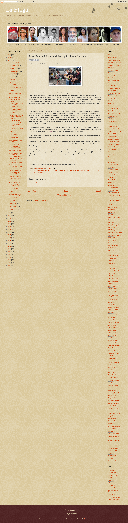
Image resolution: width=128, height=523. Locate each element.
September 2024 (15, 71)
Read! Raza (111, 494)
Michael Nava (112, 325)
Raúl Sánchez (112, 367)
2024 (9, 60)
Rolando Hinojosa (113, 385)
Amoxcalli (111, 470)
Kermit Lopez (112, 258)
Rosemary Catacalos (114, 393)
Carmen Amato (112, 126)
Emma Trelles (112, 180)
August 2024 (13, 74)
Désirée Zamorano (113, 164)
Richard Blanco (81, 170)
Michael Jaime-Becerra (114, 322)
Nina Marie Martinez (114, 340)
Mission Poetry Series (65, 170)
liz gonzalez (111, 268)
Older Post (100, 191)
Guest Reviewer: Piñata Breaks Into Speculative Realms (16, 154)
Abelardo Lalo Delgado (114, 62)
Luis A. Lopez (112, 276)
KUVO (110, 477)
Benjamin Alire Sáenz (114, 111)
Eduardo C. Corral (113, 172)
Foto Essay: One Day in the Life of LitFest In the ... (15, 178)
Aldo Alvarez (111, 67)
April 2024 (13, 201)
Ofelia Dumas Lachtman (115, 345)
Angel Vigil (111, 103)
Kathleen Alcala (112, 253)
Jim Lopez (111, 222)
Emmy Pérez (112, 182)
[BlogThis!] (32, 60)
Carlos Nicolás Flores (114, 124)
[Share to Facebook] (36, 60)
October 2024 (14, 68)
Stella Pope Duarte (113, 433)
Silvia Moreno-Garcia (114, 426)
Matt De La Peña (113, 309)
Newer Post (31, 191)
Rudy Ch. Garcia (113, 398)
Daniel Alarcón (112, 152)
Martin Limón (112, 304)
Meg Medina (111, 317)
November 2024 (14, 65)
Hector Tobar (111, 209)
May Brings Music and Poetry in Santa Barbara (15, 110)
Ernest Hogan (112, 185)
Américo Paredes (113, 96)
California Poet (112, 472)
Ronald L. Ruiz (112, 390)
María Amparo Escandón (112, 292)
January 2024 (14, 209)
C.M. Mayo (111, 119)
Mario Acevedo (112, 299)
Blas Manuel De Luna (114, 113)
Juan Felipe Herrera (113, 245)
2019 (9, 224)
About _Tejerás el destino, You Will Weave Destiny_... (15, 136)
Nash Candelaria (113, 338)
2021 (9, 218)
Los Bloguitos (112, 485)
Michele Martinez (113, 327)
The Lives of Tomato (15, 150)
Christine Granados (113, 139)
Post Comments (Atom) (42, 200)
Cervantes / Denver (113, 475)
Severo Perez (112, 418)
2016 (9, 232)
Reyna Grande (112, 375)
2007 (9, 257)
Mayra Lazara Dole (113, 315)
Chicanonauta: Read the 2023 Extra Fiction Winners (15, 146)
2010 (9, 249)
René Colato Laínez (113, 370)
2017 (9, 229)
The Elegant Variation (114, 497)
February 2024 (14, 206)
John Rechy (111, 230)
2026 (9, 55)
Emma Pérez (112, 177)
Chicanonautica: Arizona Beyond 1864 (14, 190)
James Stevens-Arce (114, 217)
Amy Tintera (111, 98)
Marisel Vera (111, 302)
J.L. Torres (111, 214)
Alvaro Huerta (112, 90)
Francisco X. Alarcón (114, 195)
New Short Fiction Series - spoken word (114, 491)
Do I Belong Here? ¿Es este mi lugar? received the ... (16, 172)
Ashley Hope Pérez (113, 108)
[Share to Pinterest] (38, 60)
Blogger (86, 519)
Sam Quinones (112, 405)
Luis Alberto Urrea (113, 278)
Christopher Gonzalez (114, 144)
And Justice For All (14, 84)
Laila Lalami (111, 480)
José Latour (111, 237)
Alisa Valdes (111, 83)
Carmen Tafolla (112, 134)
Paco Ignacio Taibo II (114, 353)
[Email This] (30, 60)
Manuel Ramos (112, 288)
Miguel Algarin (112, 330)
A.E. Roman (111, 55)
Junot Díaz (111, 250)
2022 (9, 215)
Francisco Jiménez (113, 192)
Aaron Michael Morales (114, 60)
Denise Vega (111, 162)
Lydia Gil (110, 283)
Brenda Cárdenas (113, 116)
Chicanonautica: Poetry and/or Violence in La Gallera (16, 89)
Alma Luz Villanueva (114, 88)
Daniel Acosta (112, 149)
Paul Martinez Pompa (114, 362)
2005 (9, 263)
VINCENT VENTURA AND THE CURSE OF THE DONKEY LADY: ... (15, 123)
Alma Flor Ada (112, 85)
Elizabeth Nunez (113, 175)
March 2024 (13, 203)
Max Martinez (112, 312)
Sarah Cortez (112, 411)
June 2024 (13, 79)
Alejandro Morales (113, 70)
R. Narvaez (111, 365)
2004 (9, 265)
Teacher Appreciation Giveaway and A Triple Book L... (15, 195)
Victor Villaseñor (113, 450)
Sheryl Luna (111, 423)
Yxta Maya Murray (113, 461)
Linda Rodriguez (112, 263)
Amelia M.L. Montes (114, 93)
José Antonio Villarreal (114, 235)
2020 (9, 221)
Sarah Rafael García (114, 413)
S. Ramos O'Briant (113, 400)
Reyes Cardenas (113, 372)
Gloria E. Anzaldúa (113, 200)
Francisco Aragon (113, 190)
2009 (9, 251)
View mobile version (66, 195)
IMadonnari (55, 170)
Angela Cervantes (113, 106)
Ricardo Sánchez (113, 377)
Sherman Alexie (112, 421)
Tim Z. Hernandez (113, 448)
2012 (9, 243)
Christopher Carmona (114, 141)
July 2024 (13, 76)
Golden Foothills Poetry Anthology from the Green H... (16, 130)
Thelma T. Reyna (113, 445)
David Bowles (112, 159)
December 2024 (14, 63)
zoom (35, 144)
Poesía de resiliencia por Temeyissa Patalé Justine (15, 184)
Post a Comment (36, 183)
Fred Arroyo (48, 170)
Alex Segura (111, 75)
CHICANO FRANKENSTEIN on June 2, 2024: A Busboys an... (16, 104)
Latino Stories (112, 483)
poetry (74, 170)
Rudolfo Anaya (112, 395)
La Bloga (17, 9)
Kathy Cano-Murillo (113, 255)
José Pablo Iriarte (113, 243)
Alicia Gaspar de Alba (114, 80)
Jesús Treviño (112, 220)
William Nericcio (112, 453)
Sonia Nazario (112, 428)
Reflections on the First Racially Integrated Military (16, 116)
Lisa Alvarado (112, 266)
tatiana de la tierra (113, 443)
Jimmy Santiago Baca (114, 225)
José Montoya (112, 240)
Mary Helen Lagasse (114, 307)
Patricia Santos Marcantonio (112, 358)
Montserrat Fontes (113, 335)
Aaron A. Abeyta (112, 57)
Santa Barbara (91, 170)
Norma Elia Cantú (113, 343)
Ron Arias (111, 388)
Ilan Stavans (111, 212)
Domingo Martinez (113, 169)
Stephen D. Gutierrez (114, 440)
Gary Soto (111, 198)
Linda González (112, 260)
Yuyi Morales (112, 458)
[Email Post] (54, 168)
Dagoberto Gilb (112, 147)
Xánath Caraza (112, 455)
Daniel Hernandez (113, 157)
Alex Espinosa (112, 73)
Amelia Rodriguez (39, 170)
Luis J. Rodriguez (113, 281)
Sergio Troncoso (113, 416)
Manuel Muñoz (112, 286)
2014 (9, 238)
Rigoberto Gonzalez (113, 380)
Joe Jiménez (111, 227)
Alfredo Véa (111, 78)
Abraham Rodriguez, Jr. (115, 65)
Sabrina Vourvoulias (114, 403)
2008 (9, 254)
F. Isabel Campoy (113, 187)
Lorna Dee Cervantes (114, 271)
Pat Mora (110, 355)
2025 (9, 57)
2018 (9, 226)
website (50, 131)
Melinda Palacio (40, 168)
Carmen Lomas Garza (114, 131)
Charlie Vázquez (113, 136)
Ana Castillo (111, 101)
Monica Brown (112, 332)
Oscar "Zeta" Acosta (114, 348)
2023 (9, 213)
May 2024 (13, 82)
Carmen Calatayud (113, 129)
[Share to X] (34, 60)
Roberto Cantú (112, 383)
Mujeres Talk (111, 488)
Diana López (111, 167)
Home (66, 191)
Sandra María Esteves (114, 408)
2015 (9, 235)
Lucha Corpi (111, 273)
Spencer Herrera (112, 431)
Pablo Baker (111, 350)
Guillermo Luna (112, 207)
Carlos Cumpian (112, 121)
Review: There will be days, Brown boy (15, 98)
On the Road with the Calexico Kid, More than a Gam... (15, 166)
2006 (9, 260)
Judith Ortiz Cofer (113, 248)
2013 (9, 240)
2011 (9, 246)
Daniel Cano (111, 154)
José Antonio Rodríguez (115, 232)
